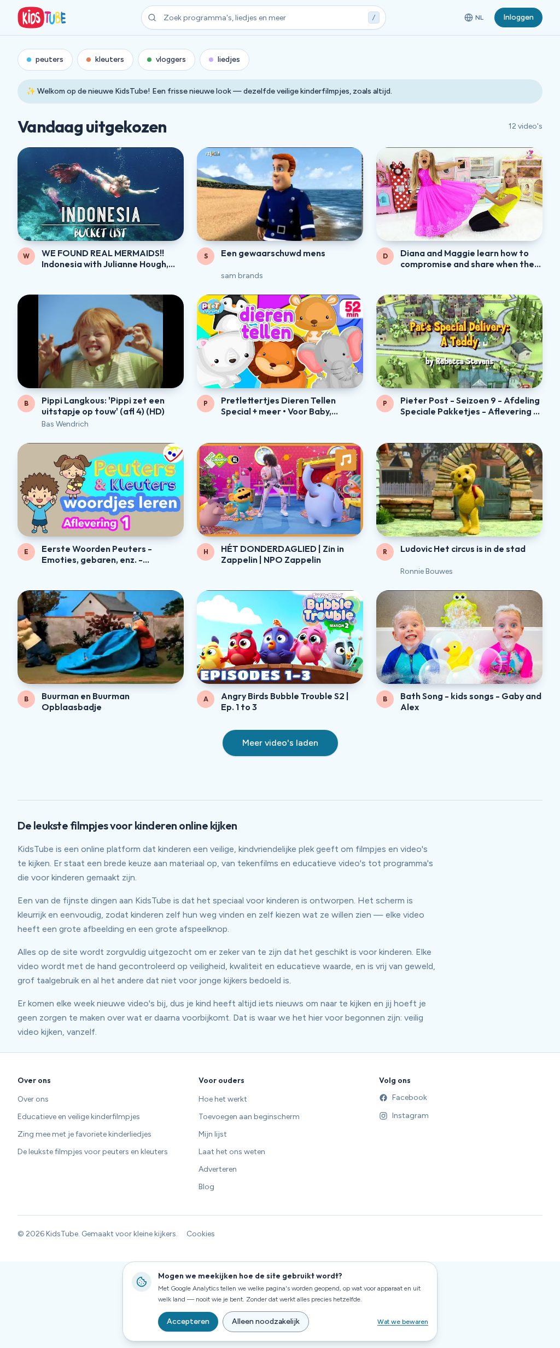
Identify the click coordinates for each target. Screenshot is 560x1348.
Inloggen (518, 17)
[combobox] (263, 17)
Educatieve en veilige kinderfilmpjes (79, 1116)
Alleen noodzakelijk (266, 1321)
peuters (49, 59)
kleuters (109, 59)
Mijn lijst (213, 1134)
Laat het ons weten (232, 1151)
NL (476, 20)
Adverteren (218, 1169)
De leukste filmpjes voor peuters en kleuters (93, 1151)
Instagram (410, 1115)
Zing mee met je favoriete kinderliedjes (84, 1134)
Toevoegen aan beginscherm (249, 1116)
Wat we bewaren (402, 1322)
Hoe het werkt (223, 1099)
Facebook (409, 1097)
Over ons (33, 1099)
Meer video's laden (280, 743)
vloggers (171, 59)
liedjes (229, 59)
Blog (206, 1186)
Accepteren (188, 1321)
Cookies (200, 1233)
